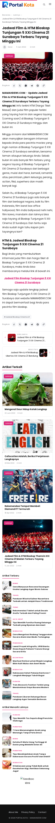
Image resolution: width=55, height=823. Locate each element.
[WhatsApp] (25, 85)
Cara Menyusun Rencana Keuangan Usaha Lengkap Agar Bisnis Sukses (31, 588)
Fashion (16, 681)
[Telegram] (31, 85)
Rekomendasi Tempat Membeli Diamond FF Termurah (22, 507)
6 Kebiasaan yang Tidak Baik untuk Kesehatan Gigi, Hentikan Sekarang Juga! (31, 768)
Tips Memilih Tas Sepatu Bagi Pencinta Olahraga (32, 719)
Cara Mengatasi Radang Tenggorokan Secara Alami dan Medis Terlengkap (32, 635)
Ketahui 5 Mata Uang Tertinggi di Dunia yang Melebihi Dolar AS (30, 743)
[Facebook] (14, 85)
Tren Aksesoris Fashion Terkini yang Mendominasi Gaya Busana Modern (31, 686)
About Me (13, 812)
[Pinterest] (37, 85)
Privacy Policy (28, 812)
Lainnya (16, 15)
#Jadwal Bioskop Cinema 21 (17, 317)
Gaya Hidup (18, 619)
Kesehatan (17, 631)
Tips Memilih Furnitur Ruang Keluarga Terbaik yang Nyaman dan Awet (32, 623)
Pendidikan (17, 643)
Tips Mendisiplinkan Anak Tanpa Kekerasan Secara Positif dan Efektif (31, 755)
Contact (42, 812)
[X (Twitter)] (19, 85)
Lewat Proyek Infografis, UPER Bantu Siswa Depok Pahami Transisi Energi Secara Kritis (31, 649)
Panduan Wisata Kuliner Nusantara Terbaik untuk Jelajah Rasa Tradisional (33, 600)
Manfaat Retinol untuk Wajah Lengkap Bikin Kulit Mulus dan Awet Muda (32, 662)
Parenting (17, 727)
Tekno (15, 607)
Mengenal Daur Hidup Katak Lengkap (26, 409)
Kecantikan (18, 658)
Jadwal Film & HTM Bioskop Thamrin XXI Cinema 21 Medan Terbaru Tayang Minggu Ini (27, 559)
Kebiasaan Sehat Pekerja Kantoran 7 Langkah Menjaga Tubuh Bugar (31, 674)
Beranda (6, 15)
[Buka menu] (50, 4)
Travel (16, 595)
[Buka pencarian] (44, 4)
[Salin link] (43, 85)
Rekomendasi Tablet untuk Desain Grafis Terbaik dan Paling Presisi (30, 611)
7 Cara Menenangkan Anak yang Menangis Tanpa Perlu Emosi (29, 731)
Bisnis (15, 583)
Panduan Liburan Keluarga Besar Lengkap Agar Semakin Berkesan (29, 698)
